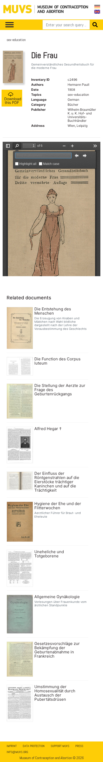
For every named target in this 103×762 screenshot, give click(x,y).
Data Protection (34, 746)
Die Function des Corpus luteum (57, 361)
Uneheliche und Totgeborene (49, 554)
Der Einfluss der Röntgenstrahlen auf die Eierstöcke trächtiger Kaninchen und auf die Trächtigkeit (56, 481)
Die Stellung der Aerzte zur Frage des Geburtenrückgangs (59, 389)
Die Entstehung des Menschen (52, 311)
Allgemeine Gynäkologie (57, 597)
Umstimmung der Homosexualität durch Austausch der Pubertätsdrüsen (54, 693)
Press (79, 746)
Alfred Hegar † (48, 429)
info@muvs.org (17, 752)
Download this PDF (12, 101)
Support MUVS (60, 746)
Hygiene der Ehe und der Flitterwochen (57, 506)
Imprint (12, 746)
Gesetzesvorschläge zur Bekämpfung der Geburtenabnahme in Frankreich (57, 650)
